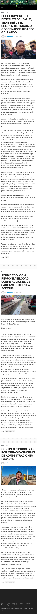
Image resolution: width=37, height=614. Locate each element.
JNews (7, 608)
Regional (14, 603)
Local (7, 271)
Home (2, 12)
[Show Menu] (2, 7)
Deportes (9, 605)
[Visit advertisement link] (18, 2)
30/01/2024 (19, 36)
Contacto (16, 605)
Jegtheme (3, 610)
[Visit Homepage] (20, 7)
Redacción (10, 36)
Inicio (2, 603)
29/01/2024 (19, 292)
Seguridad (28, 603)
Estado (7, 12)
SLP (7, 257)
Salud (2, 605)
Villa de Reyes (10, 431)
